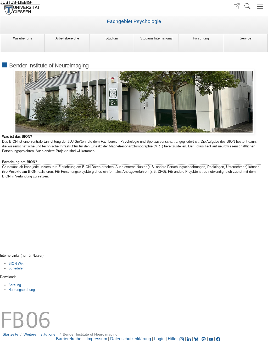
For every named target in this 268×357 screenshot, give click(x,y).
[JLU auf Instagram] (182, 339)
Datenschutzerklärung (130, 339)
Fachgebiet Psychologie (134, 21)
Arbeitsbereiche (67, 38)
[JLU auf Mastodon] (204, 339)
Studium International (156, 38)
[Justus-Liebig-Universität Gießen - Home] (66, 8)
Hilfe (172, 339)
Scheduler (16, 268)
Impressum (97, 339)
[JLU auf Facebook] (218, 339)
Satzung (14, 285)
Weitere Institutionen (41, 334)
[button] (236, 6)
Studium (111, 38)
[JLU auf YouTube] (211, 339)
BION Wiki (16, 264)
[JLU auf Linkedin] (189, 339)
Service (245, 38)
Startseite (10, 334)
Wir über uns (22, 38)
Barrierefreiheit (69, 339)
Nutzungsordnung (21, 290)
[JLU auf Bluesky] (196, 339)
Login (160, 339)
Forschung (201, 38)
